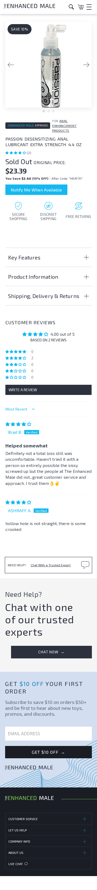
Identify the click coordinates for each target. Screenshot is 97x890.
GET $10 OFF (48, 752)
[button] (16, 152)
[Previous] (10, 64)
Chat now (51, 652)
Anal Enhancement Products (64, 125)
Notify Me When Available (36, 189)
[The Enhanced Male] (34, 7)
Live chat (15, 864)
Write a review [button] (23, 389)
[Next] (86, 64)
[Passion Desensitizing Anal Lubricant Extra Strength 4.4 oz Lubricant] (48, 67)
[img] (18, 424)
